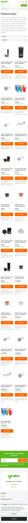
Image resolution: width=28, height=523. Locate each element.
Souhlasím (14, 519)
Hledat (24, 5)
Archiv (2, 496)
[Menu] (26, 2)
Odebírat (22, 460)
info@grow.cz (15, 484)
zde (19, 510)
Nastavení (14, 514)
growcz (15, 486)
